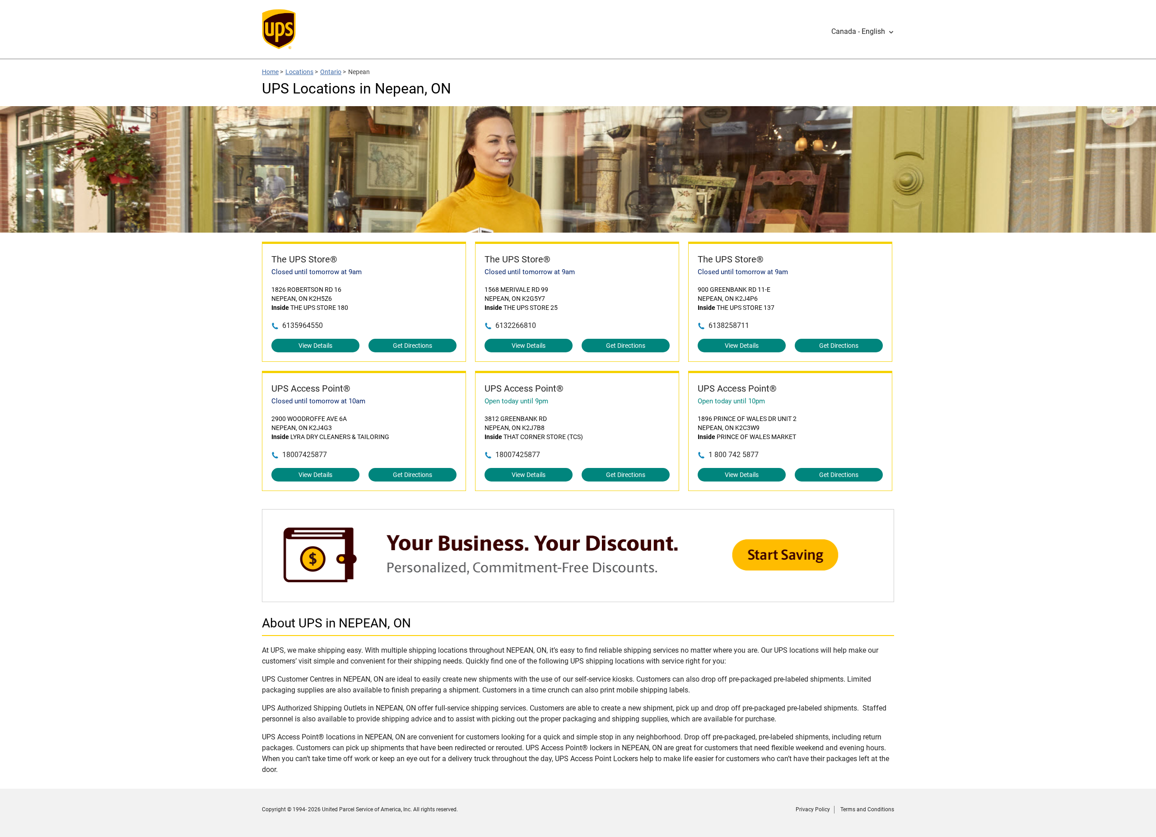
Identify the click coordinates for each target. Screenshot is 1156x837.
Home (270, 71)
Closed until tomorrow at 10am (318, 401)
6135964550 (302, 325)
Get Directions (412, 345)
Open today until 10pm (731, 401)
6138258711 (729, 325)
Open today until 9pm (516, 401)
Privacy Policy (813, 809)
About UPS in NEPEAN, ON (336, 623)
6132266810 (515, 325)
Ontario (330, 71)
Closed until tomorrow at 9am (316, 272)
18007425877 (304, 454)
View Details (315, 345)
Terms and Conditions (867, 809)
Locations (299, 71)
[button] (862, 31)
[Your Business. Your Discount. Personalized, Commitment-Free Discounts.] (578, 597)
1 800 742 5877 (734, 454)
